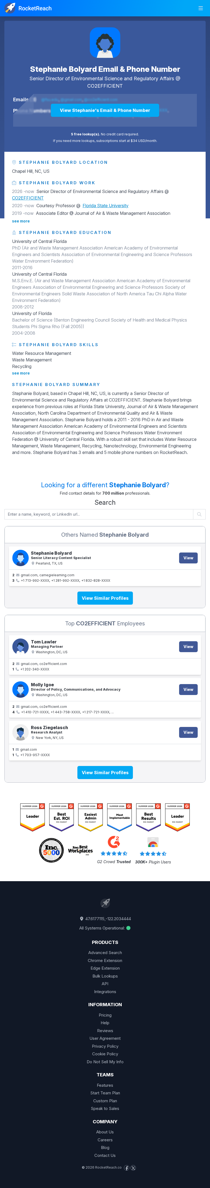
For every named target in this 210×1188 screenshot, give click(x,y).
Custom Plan (105, 1100)
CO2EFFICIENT (105, 86)
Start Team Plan (105, 1092)
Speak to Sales (105, 1108)
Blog (105, 1147)
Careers (105, 1139)
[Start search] (199, 514)
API (105, 983)
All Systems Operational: (102, 928)
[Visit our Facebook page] (126, 1168)
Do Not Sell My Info (105, 1061)
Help (105, 1022)
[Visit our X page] (133, 1168)
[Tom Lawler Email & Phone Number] (20, 646)
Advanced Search (105, 952)
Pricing (105, 1015)
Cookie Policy (105, 1053)
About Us (105, 1131)
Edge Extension (105, 968)
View (188, 558)
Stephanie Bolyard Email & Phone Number (105, 69)
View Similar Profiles (105, 598)
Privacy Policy (105, 1046)
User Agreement (105, 1038)
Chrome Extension (105, 960)
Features (105, 1085)
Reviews (105, 1030)
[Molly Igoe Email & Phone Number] (20, 689)
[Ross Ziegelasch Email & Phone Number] (20, 732)
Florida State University (106, 205)
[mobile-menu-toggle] (201, 8)
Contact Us (105, 1155)
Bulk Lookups (105, 976)
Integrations (105, 991)
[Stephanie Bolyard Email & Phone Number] (105, 42)
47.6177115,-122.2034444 (107, 918)
